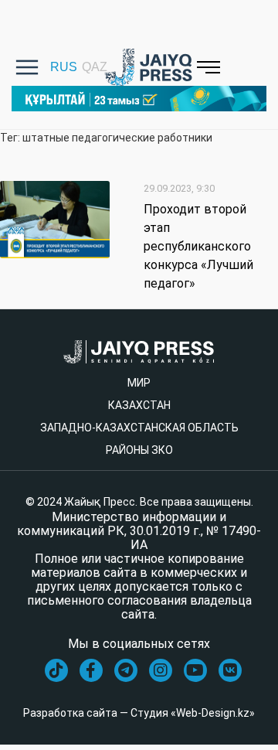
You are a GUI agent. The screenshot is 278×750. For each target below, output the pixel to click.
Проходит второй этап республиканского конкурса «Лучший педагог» (198, 246)
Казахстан (139, 405)
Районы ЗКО (139, 450)
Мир (139, 383)
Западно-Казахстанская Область (139, 427)
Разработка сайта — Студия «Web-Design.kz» (139, 713)
